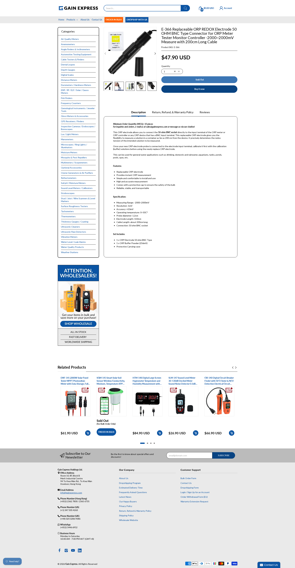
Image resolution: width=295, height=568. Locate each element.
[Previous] (155, 53)
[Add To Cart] (87, 433)
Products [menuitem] (71, 19)
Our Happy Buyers (128, 501)
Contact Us (186, 483)
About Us (123, 478)
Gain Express (71, 564)
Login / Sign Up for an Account (195, 492)
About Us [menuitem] (85, 19)
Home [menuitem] (61, 19)
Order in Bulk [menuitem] (114, 19)
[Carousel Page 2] (147, 443)
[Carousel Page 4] (154, 443)
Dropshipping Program (130, 483)
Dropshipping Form (190, 487)
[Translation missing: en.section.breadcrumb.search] (185, 8)
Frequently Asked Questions (133, 492)
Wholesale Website (128, 520)
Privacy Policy (125, 506)
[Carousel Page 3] (150, 443)
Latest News (125, 497)
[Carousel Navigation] (234, 367)
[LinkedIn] (80, 551)
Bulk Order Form (188, 478)
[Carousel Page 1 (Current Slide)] (142, 443)
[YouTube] (73, 551)
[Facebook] (59, 551)
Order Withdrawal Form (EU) (194, 497)
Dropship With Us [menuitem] (137, 19)
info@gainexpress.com (71, 492)
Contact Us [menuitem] (97, 19)
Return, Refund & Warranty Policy (135, 511)
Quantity (165, 66)
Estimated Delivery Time (131, 487)
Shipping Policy (126, 515)
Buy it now (199, 89)
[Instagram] (66, 551)
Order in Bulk (106, 432)
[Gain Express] (78, 8)
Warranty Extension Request (194, 501)
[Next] (105, 53)
